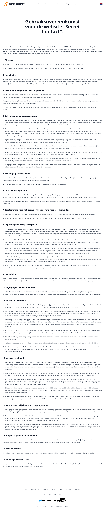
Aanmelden (78, 489)
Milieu (54, 489)
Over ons (59, 4)
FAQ (67, 4)
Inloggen (75, 4)
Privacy (51, 506)
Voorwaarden (59, 506)
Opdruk (66, 506)
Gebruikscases (49, 4)
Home (39, 4)
